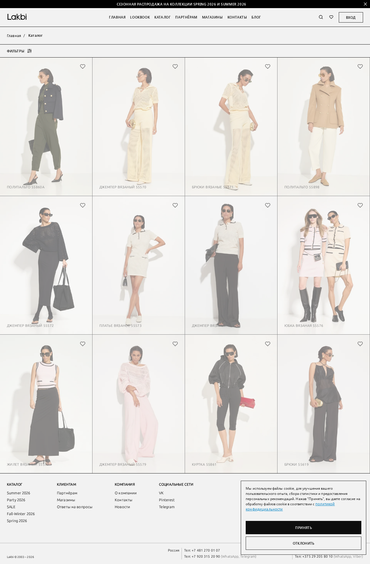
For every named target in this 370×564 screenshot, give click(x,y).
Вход (351, 17)
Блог (256, 17)
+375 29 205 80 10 (317, 556)
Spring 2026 (17, 521)
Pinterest (167, 500)
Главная (117, 17)
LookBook (140, 17)
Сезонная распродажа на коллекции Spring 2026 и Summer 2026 (181, 4)
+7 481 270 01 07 (206, 550)
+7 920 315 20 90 (206, 556)
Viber (357, 556)
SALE (11, 507)
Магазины (212, 17)
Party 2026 (16, 500)
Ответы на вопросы (74, 507)
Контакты (237, 17)
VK (161, 493)
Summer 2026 (18, 493)
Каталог (162, 17)
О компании (126, 493)
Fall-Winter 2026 (21, 514)
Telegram (167, 507)
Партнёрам (186, 17)
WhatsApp (230, 556)
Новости (122, 507)
